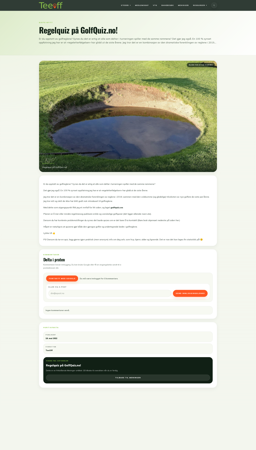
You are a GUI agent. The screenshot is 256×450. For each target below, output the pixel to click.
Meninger (183, 5)
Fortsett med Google (62, 278)
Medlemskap (142, 5)
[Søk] (214, 5)
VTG (155, 5)
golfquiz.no (117, 207)
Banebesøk (167, 5)
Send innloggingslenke (190, 293)
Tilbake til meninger (128, 378)
